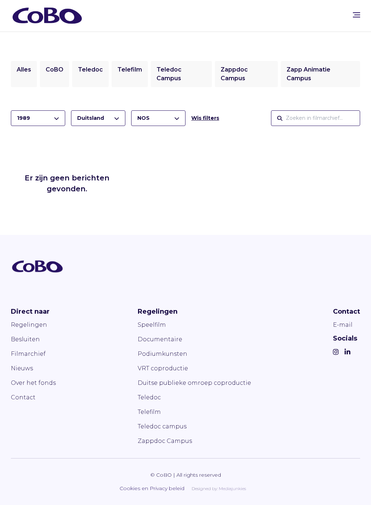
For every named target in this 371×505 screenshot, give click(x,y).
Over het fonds (33, 382)
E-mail (343, 324)
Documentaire (160, 339)
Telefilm (129, 69)
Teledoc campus (162, 426)
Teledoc (90, 69)
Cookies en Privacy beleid (152, 488)
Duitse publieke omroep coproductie (194, 382)
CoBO (54, 69)
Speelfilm (152, 324)
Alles (24, 69)
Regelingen (29, 324)
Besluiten (25, 339)
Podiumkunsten (162, 353)
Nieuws (22, 368)
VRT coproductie (163, 368)
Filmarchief (28, 353)
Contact (23, 397)
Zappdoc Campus (165, 440)
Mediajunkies (232, 488)
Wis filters (205, 118)
